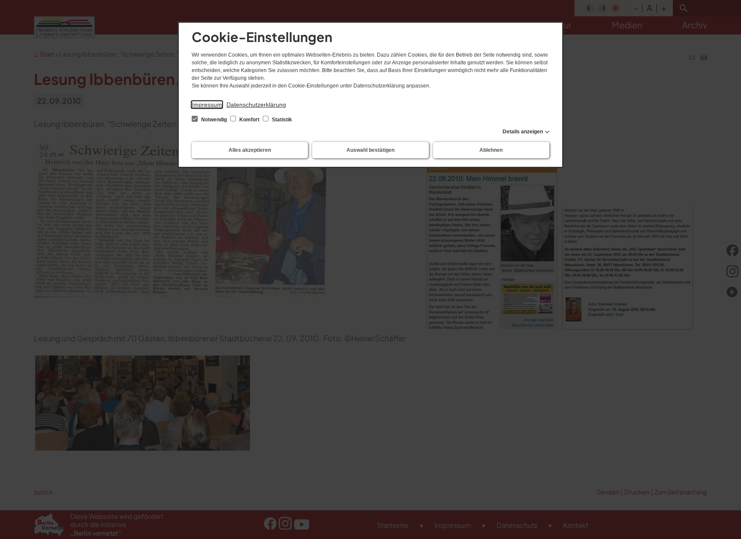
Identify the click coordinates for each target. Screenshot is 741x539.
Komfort (249, 120)
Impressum (207, 104)
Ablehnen (491, 150)
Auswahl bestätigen (370, 150)
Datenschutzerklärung (256, 104)
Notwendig (214, 120)
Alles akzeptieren (250, 150)
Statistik (281, 120)
